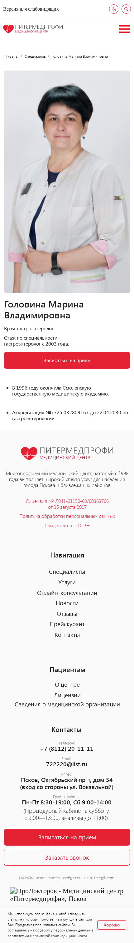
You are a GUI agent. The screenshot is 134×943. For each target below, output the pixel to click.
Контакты (67, 634)
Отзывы (67, 613)
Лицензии (67, 695)
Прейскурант (67, 624)
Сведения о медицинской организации (67, 704)
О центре (67, 684)
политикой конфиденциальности (59, 935)
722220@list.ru (66, 764)
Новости (67, 603)
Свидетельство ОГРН (67, 525)
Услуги (67, 582)
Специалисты (35, 56)
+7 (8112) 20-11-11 (66, 748)
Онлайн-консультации (67, 593)
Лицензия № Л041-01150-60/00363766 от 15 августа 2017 (67, 504)
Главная (12, 56)
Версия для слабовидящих (31, 9)
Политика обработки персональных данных (67, 516)
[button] (67, 857)
